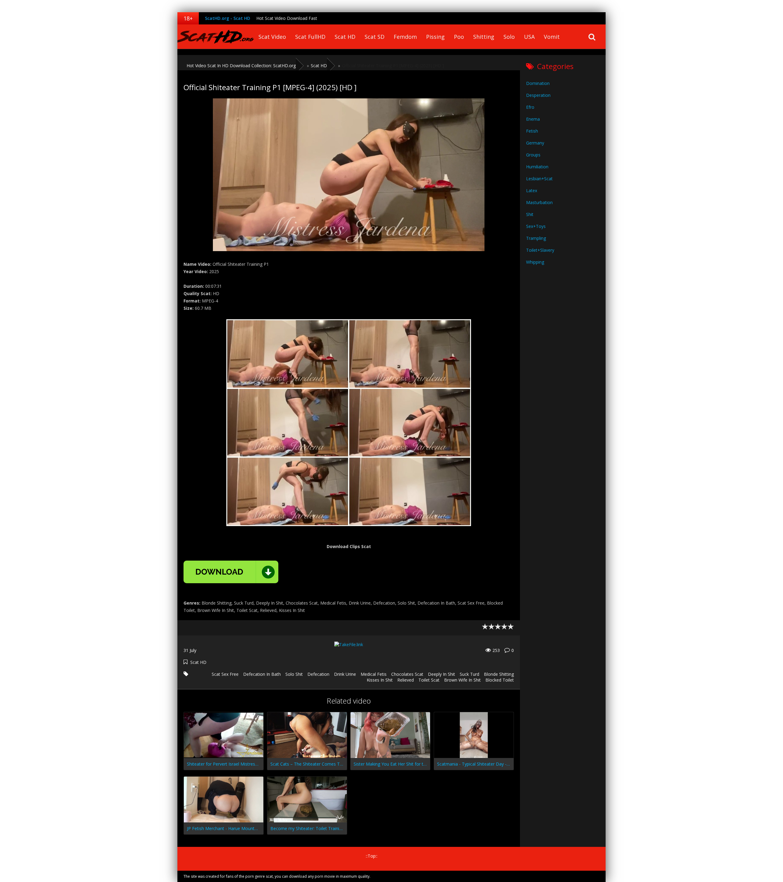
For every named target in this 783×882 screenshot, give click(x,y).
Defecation (318, 674)
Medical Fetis (374, 674)
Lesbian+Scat (539, 178)
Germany (535, 143)
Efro (530, 107)
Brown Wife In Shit (462, 680)
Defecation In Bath (262, 674)
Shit (529, 214)
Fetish (532, 131)
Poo (459, 36)
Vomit (552, 36)
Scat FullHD (310, 36)
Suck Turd (469, 674)
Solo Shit (294, 674)
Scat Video (272, 36)
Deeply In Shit (441, 674)
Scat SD (374, 36)
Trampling (536, 238)
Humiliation (537, 167)
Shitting (483, 36)
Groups (533, 155)
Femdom (405, 36)
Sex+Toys (536, 226)
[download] (231, 572)
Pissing (435, 36)
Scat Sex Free (225, 674)
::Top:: (371, 856)
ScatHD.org (215, 36)
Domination (538, 83)
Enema (533, 119)
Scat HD (345, 36)
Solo (509, 36)
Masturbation (539, 202)
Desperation (538, 95)
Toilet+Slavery (540, 250)
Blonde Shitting (499, 674)
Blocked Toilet (499, 680)
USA (529, 36)
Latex (531, 190)
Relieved (405, 680)
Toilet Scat (429, 680)
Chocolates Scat (407, 674)
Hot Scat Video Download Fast (286, 18)
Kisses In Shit (380, 680)
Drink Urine (345, 674)
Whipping (535, 262)
